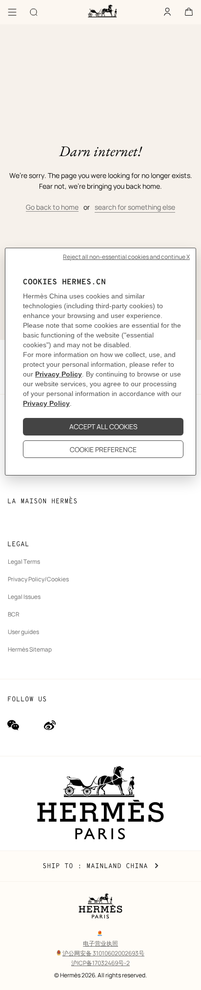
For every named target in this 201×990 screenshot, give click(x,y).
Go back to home (52, 207)
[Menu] (12, 12)
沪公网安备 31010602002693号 (103, 953)
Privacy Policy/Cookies (38, 579)
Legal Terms (24, 561)
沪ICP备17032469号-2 (100, 963)
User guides (23, 632)
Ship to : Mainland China (100, 866)
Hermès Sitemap (30, 649)
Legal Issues (24, 597)
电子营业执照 (100, 943)
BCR (14, 614)
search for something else (135, 207)
